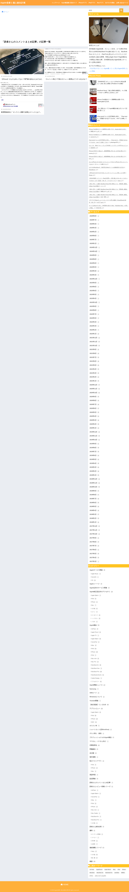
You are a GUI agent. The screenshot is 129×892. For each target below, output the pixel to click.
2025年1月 (94, 243)
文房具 (94, 844)
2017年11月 (95, 530)
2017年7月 (94, 546)
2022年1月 (94, 334)
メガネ (94, 621)
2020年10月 (95, 392)
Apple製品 (94, 625)
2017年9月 (94, 538)
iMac (93, 645)
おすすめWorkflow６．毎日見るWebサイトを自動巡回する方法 (106, 167)
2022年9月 (94, 306)
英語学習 (94, 775)
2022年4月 (94, 322)
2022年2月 (94, 330)
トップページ (56, 2)
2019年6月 (94, 455)
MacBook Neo (96, 668)
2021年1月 (94, 381)
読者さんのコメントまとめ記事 (101, 782)
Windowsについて (97, 697)
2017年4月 (94, 557)
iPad (93, 598)
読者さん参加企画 (97, 826)
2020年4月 (94, 416)
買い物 (94, 858)
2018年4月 (94, 510)
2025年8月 (94, 235)
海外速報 (94, 757)
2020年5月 (94, 412)
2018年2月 (94, 518)
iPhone (94, 602)
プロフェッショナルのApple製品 (102, 737)
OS (93, 580)
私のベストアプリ (97, 761)
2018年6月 (94, 502)
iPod (93, 655)
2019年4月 (94, 463)
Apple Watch (95, 595)
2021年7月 (94, 357)
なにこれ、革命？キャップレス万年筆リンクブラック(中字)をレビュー (108, 145)
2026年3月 (94, 228)
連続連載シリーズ (97, 847)
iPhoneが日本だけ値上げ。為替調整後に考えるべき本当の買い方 (107, 151)
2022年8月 (94, 310)
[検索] (121, 10)
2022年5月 (94, 318)
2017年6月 (94, 549)
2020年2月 (94, 424)
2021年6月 (94, 361)
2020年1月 (94, 428)
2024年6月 (94, 263)
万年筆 (94, 841)
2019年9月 (94, 444)
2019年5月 (94, 459)
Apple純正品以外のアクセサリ (101, 591)
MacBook (92, 872)
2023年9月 (94, 283)
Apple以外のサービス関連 (99, 588)
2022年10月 (94, 302)
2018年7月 (94, 498)
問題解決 (94, 749)
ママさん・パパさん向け (99, 741)
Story (94, 851)
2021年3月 (94, 373)
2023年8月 (94, 286)
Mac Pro (94, 661)
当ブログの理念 (110, 2)
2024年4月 (94, 271)
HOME (65, 885)
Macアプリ (100, 2)
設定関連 (94, 779)
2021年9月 (94, 349)
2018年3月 (94, 514)
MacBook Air (96, 665)
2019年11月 (95, 436)
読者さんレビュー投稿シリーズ (101, 786)
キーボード (95, 615)
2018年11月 (95, 483)
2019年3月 (94, 467)
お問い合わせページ (122, 2)
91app (90, 175)
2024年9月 (94, 255)
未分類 (93, 753)
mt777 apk (100, 202)
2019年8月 (94, 447)
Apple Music (95, 573)
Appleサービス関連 (97, 570)
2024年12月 (94, 247)
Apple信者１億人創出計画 (12, 3)
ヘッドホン (95, 618)
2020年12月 (95, 385)
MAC (94, 722)
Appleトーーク (96, 584)
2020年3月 (94, 420)
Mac (93, 605)
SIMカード (94, 693)
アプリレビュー (96, 708)
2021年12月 (95, 338)
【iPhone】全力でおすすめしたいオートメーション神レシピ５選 (107, 173)
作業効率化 (94, 745)
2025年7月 (94, 239)
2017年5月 (94, 553)
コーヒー (95, 837)
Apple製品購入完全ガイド (69, 2)
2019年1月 (94, 475)
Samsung (94, 689)
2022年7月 (94, 314)
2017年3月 (94, 561)
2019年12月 (95, 432)
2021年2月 (94, 377)
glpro (119, 180)
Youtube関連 (95, 701)
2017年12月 (95, 526)
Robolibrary (92, 169)
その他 (94, 608)
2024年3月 (94, 275)
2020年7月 (94, 404)
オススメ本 (94, 725)
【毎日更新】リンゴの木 (99, 704)
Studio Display (96, 678)
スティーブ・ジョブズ (100, 875)
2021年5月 (94, 365)
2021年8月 (94, 353)
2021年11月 (95, 341)
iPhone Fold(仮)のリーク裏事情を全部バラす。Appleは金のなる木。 (108, 129)
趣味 (92, 830)
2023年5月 (94, 294)
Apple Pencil (96, 632)
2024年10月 (94, 251)
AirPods (94, 629)
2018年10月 (95, 487)
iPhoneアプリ (83, 2)
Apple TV (95, 635)
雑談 (92, 861)
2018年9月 (94, 491)
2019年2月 (94, 471)
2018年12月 (95, 479)
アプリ (91, 875)
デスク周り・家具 (97, 733)
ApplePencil (99, 869)
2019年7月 (94, 451)
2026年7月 (94, 220)
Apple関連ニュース (97, 685)
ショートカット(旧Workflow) (101, 729)
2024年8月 (94, 259)
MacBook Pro (96, 671)
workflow (117, 872)
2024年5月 (94, 267)
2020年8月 (94, 400)
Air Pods (92, 869)
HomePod (95, 642)
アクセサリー (96, 681)
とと (102, 186)
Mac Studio (95, 813)
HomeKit (94, 577)
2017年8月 (94, 542)
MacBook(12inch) (97, 675)
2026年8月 (94, 216)
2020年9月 (94, 396)
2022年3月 (94, 326)
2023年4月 (94, 298)
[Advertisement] (44, 26)
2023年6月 (94, 290)
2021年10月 (95, 345)
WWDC (123, 872)
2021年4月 (94, 369)
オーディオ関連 (96, 834)
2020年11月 (95, 389)
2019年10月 (95, 440)
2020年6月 (94, 408)
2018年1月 (94, 522)
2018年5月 (94, 506)
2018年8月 (94, 495)
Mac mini (95, 658)
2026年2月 (94, 232)
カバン (94, 611)
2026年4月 (94, 224)
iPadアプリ (92, 2)
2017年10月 (95, 534)
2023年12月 (94, 279)
